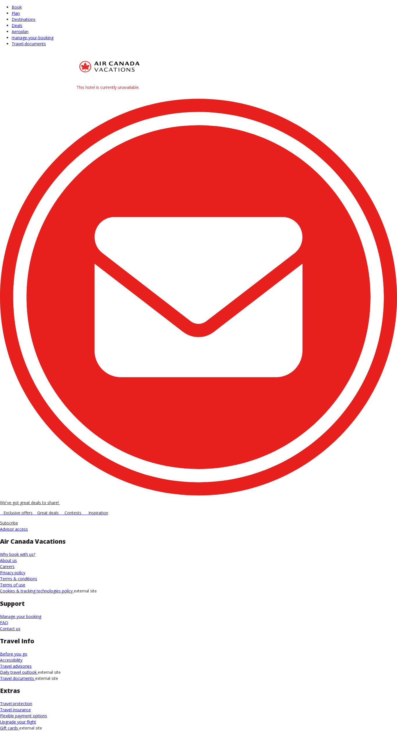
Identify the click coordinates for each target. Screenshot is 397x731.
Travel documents (17, 678)
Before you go (13, 654)
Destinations (23, 19)
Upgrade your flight (18, 722)
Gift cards (9, 728)
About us (8, 560)
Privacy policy (12, 572)
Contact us (10, 628)
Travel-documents (29, 43)
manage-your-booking (32, 37)
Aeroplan (20, 31)
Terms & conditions (18, 578)
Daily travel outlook (19, 672)
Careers (7, 566)
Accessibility (11, 660)
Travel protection (16, 703)
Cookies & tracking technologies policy (37, 591)
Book (17, 7)
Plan (16, 13)
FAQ (4, 622)
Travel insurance (15, 709)
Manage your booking (20, 616)
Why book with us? (17, 554)
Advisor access (14, 529)
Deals (17, 25)
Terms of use (12, 585)
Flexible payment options (23, 716)
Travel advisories (16, 666)
